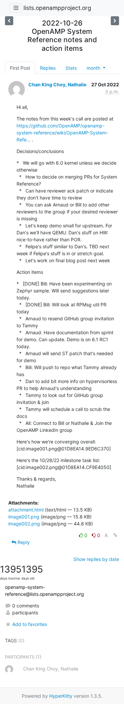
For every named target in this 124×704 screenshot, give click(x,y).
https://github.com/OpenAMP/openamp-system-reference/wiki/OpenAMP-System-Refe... (62, 132)
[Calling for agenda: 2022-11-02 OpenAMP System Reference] (9, 20)
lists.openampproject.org (57, 7)
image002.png (24, 523)
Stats (71, 68)
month (94, 68)
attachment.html (26, 509)
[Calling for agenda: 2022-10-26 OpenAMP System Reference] (115, 20)
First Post (20, 68)
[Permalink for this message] (115, 535)
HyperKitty (60, 696)
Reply (23, 542)
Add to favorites (29, 624)
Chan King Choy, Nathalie (57, 84)
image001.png (23, 516)
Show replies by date (96, 559)
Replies (48, 68)
